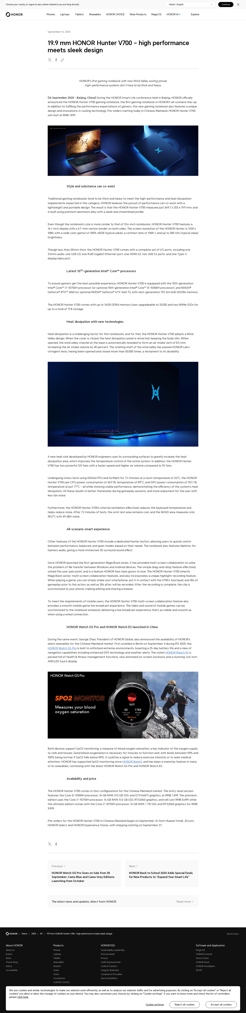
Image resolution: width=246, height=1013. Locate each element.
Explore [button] (195, 14)
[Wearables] (102, 14)
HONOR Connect (204, 954)
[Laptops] (71, 14)
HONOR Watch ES (177, 652)
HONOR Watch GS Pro (62, 648)
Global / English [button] (176, 4)
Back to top (232, 934)
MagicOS (156, 14)
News (8, 958)
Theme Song (12, 962)
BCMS (199, 970)
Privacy (104, 958)
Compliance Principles (111, 974)
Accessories (59, 978)
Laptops (65, 14)
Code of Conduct (109, 966)
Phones (51, 14)
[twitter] (50, 60)
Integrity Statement (110, 970)
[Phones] (56, 14)
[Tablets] (85, 14)
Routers (57, 966)
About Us (10, 950)
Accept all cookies (221, 1004)
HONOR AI (172, 14)
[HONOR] (14, 933)
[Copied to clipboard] (62, 60)
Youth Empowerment (110, 962)
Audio (56, 970)
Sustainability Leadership (112, 950)
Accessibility (12, 970)
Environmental (107, 954)
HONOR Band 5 (132, 761)
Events (9, 954)
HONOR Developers (205, 966)
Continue (226, 4)
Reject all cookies (185, 1004)
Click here (22, 997)
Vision (56, 974)
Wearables (95, 14)
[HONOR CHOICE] (126, 14)
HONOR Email (202, 962)
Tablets (79, 14)
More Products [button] (138, 14)
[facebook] (56, 60)
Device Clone (202, 958)
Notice (9, 966)
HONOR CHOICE (115, 14)
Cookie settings (155, 1004)
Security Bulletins (109, 978)
